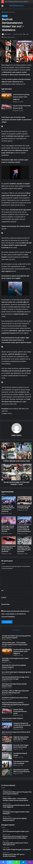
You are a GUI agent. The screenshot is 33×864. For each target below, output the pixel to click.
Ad (2, 590)
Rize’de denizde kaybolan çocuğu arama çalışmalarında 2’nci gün (15, 678)
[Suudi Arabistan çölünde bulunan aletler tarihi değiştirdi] (6, 96)
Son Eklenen (16, 630)
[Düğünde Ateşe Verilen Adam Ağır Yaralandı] (7, 739)
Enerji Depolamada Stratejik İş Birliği (23, 507)
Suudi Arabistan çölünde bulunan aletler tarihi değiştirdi (21, 97)
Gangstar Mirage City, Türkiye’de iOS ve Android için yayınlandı (7, 508)
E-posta (4, 597)
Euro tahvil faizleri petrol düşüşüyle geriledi (16, 672)
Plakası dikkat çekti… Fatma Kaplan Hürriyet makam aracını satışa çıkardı (14, 644)
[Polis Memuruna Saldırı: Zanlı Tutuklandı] (7, 764)
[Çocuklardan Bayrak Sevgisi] (7, 755)
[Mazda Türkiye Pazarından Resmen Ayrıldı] (6, 107)
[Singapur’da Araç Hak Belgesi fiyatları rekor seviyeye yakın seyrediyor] (24, 540)
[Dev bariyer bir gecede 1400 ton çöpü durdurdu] (7, 772)
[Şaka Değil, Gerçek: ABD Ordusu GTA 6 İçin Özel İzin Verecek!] (8, 520)
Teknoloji (12, 12)
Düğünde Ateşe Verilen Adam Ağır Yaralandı (21, 738)
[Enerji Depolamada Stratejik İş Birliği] (24, 500)
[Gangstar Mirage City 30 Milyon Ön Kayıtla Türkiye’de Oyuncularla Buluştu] (24, 520)
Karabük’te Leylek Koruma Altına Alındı (15, 698)
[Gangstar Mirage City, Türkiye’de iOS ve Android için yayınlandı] (8, 500)
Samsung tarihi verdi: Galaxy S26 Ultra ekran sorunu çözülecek (8, 548)
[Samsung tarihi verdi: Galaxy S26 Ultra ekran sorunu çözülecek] (8, 540)
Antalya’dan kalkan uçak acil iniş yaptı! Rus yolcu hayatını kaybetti (16, 637)
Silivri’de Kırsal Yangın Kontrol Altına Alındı (16, 732)
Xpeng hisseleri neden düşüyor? (12, 718)
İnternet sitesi (5, 604)
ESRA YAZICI (7, 34)
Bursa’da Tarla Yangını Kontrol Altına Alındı (21, 746)
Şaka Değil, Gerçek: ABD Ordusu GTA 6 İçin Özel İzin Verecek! (7, 528)
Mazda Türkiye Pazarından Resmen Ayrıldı (20, 711)
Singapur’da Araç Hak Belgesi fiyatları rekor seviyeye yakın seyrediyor (24, 548)
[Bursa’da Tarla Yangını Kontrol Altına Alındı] (7, 747)
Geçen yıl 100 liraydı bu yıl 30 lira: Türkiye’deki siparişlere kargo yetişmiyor (15, 703)
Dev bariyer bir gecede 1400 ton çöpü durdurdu (21, 770)
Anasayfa (6, 12)
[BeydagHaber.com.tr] (16, 6)
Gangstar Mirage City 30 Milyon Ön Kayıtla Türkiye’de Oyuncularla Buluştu (24, 528)
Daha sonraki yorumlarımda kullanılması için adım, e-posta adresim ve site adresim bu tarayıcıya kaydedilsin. (15, 613)
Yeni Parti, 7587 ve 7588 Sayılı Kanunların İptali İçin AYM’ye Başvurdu (15, 692)
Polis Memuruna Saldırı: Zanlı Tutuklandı (21, 762)
